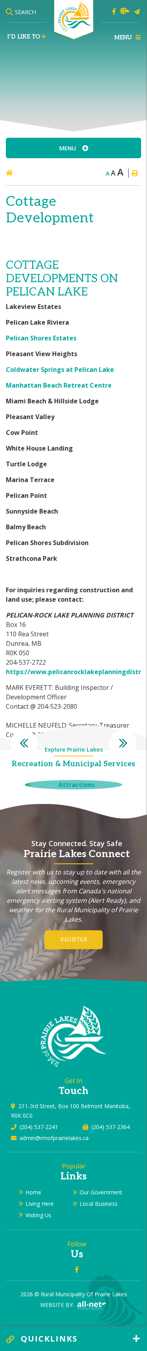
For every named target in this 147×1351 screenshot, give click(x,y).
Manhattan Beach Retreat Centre (59, 385)
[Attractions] (73, 784)
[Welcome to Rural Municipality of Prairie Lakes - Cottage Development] (73, 19)
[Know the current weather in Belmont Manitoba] (124, 11)
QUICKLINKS (48, 1338)
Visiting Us (38, 1215)
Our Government (101, 1192)
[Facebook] (114, 11)
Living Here (39, 1203)
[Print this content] (134, 173)
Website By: (57, 1304)
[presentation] (24, 744)
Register (73, 940)
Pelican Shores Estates (41, 338)
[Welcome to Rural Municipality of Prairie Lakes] (73, 1035)
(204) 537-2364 (110, 1127)
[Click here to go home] (24, 172)
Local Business (99, 1203)
